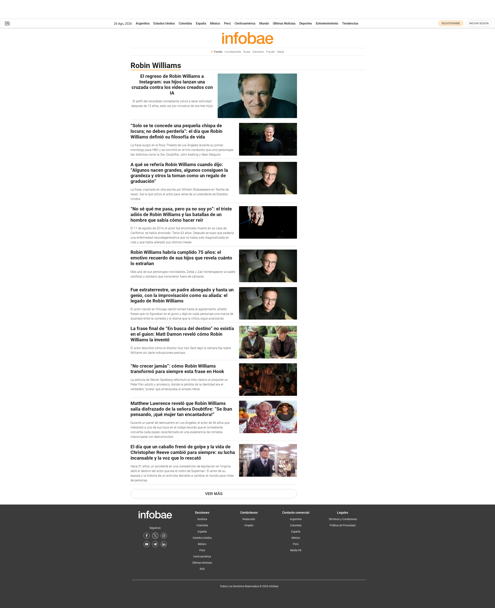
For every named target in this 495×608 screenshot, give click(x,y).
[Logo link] (248, 38)
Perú (227, 23)
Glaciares (258, 51)
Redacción (249, 519)
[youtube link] (147, 544)
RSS (202, 568)
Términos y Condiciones (343, 519)
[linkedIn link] (164, 544)
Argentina (143, 23)
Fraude (270, 51)
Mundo (264, 23)
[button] (7, 23)
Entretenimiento (327, 23)
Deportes (305, 23)
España (201, 23)
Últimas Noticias (284, 23)
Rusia (246, 51)
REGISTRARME (451, 23)
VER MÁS (214, 493)
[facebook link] (147, 536)
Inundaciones (233, 51)
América (202, 519)
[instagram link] (164, 536)
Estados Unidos (164, 23)
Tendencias (350, 23)
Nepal (280, 51)
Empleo (248, 525)
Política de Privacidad (343, 525)
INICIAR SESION (479, 23)
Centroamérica (245, 23)
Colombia (185, 23)
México (215, 23)
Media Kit (295, 550)
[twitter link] (155, 536)
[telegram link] (155, 544)
